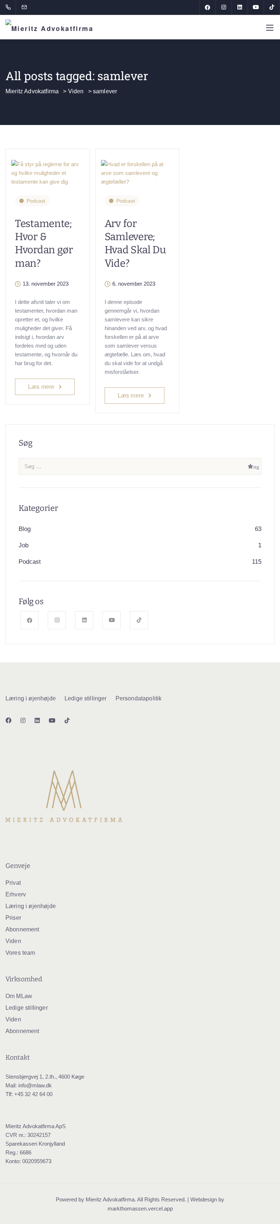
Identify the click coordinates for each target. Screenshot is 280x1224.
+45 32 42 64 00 (33, 1094)
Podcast (36, 201)
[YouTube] (256, 7)
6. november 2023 (133, 284)
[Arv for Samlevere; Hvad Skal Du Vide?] (137, 170)
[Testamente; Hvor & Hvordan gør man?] (47, 170)
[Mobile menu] (269, 27)
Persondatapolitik (139, 698)
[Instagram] (224, 7)
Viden (13, 941)
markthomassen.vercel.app (140, 1208)
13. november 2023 (46, 284)
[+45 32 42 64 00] (9, 7)
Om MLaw (18, 996)
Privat (13, 883)
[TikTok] (272, 7)
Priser (13, 918)
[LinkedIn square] (240, 7)
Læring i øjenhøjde (30, 698)
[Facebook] (208, 7)
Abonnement (22, 929)
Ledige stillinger (86, 698)
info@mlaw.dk (35, 1085)
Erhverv (15, 894)
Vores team (20, 953)
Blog (25, 528)
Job (23, 545)
